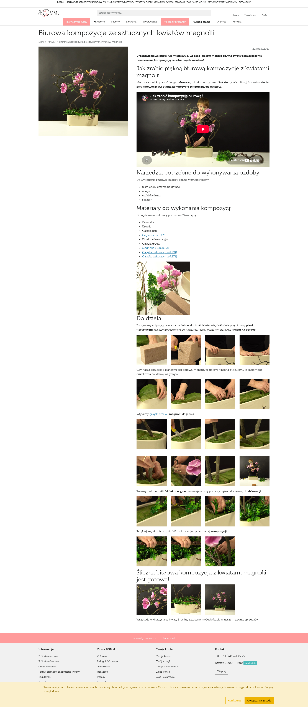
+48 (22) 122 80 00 (233, 655)
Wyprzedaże (150, 21)
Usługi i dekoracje (107, 661)
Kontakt (237, 21)
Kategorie (99, 21)
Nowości (131, 21)
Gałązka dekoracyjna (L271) (159, 256)
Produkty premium (174, 21)
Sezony (115, 21)
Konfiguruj (235, 700)
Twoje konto (163, 656)
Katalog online (201, 21)
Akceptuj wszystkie (259, 700)
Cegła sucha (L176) (154, 235)
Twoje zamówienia (167, 666)
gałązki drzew (158, 414)
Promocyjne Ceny (76, 21)
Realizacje (103, 671)
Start (41, 41)
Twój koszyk (163, 661)
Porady (51, 41)
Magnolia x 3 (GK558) (156, 248)
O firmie (221, 21)
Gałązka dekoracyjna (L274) (159, 252)
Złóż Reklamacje (165, 676)
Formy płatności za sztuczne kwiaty (59, 671)
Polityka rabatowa (48, 661)
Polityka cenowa (48, 656)
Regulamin (44, 676)
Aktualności (104, 666)
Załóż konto (163, 671)
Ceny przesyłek (47, 666)
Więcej (221, 671)
